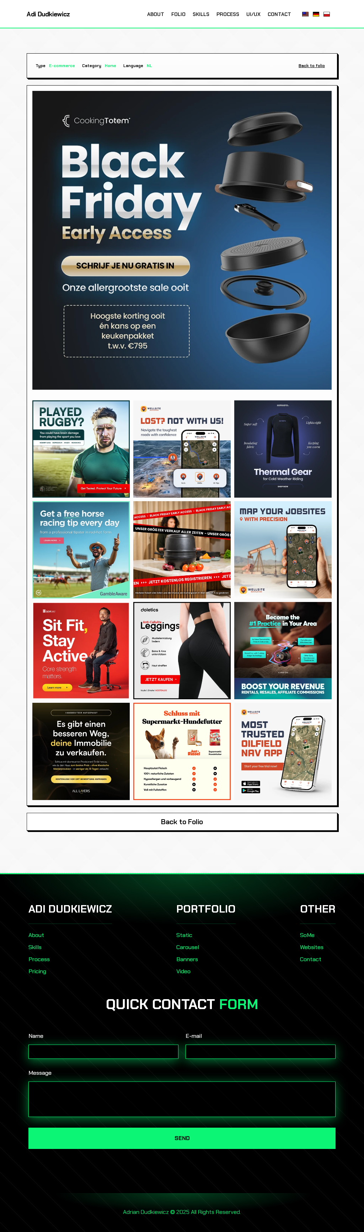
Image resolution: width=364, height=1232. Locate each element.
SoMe (307, 935)
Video (183, 971)
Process (39, 959)
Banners (187, 959)
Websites (311, 947)
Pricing (37, 971)
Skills (35, 947)
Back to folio (312, 66)
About (36, 935)
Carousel (187, 947)
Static (184, 935)
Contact (310, 959)
